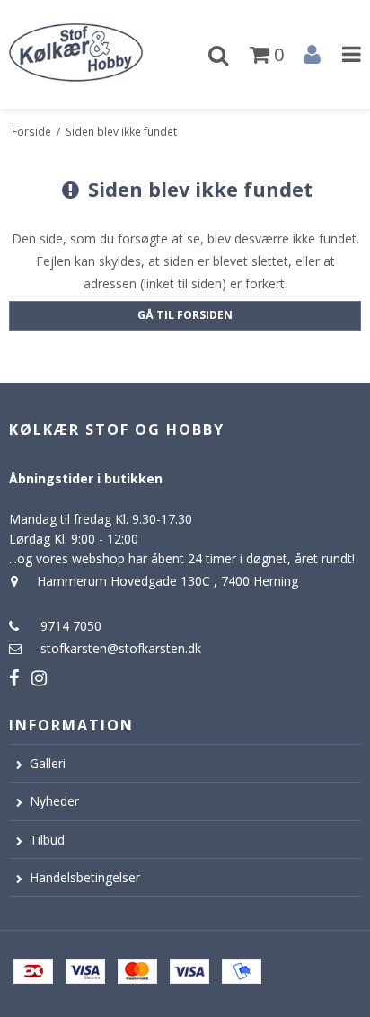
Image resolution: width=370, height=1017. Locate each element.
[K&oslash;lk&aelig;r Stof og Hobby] (92, 54)
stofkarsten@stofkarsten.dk (120, 648)
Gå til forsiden (185, 315)
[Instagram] (39, 678)
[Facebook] (14, 678)
